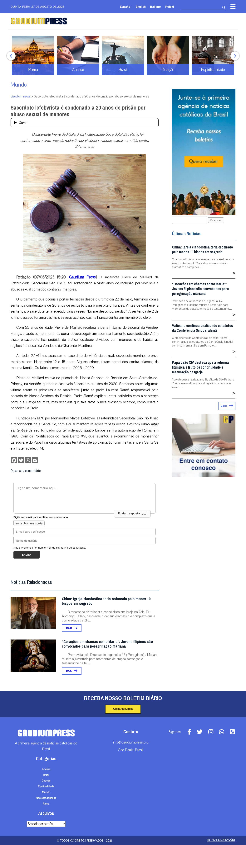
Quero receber (123, 709)
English (141, 6)
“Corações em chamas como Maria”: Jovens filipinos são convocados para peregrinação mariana (107, 644)
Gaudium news (21, 96)
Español (125, 6)
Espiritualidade (46, 786)
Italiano (155, 6)
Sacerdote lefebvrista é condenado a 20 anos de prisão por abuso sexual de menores (78, 111)
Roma (46, 803)
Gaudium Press (82, 277)
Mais (69, 628)
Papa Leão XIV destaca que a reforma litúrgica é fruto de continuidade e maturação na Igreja (200, 367)
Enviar (26, 555)
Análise (46, 769)
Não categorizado (46, 798)
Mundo (19, 84)
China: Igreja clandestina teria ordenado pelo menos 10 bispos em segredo (106, 601)
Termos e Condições (221, 840)
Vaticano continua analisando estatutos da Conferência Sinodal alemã (202, 328)
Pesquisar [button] (216, 220)
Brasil (46, 775)
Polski (169, 6)
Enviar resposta (129, 513)
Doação (46, 780)
